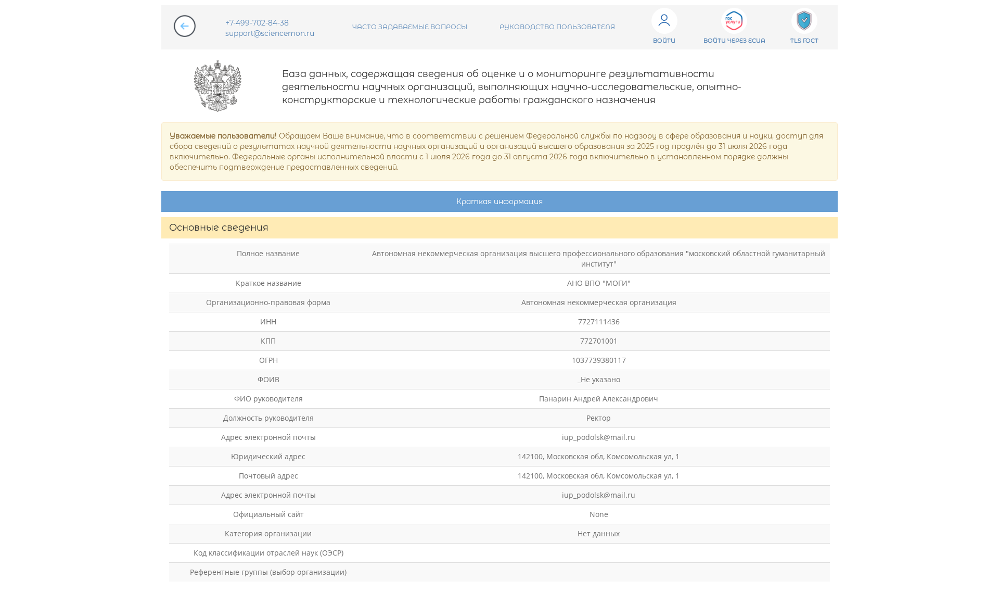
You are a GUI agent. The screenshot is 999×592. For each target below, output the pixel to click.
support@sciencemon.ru (269, 33)
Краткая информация (499, 201)
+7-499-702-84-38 (257, 23)
